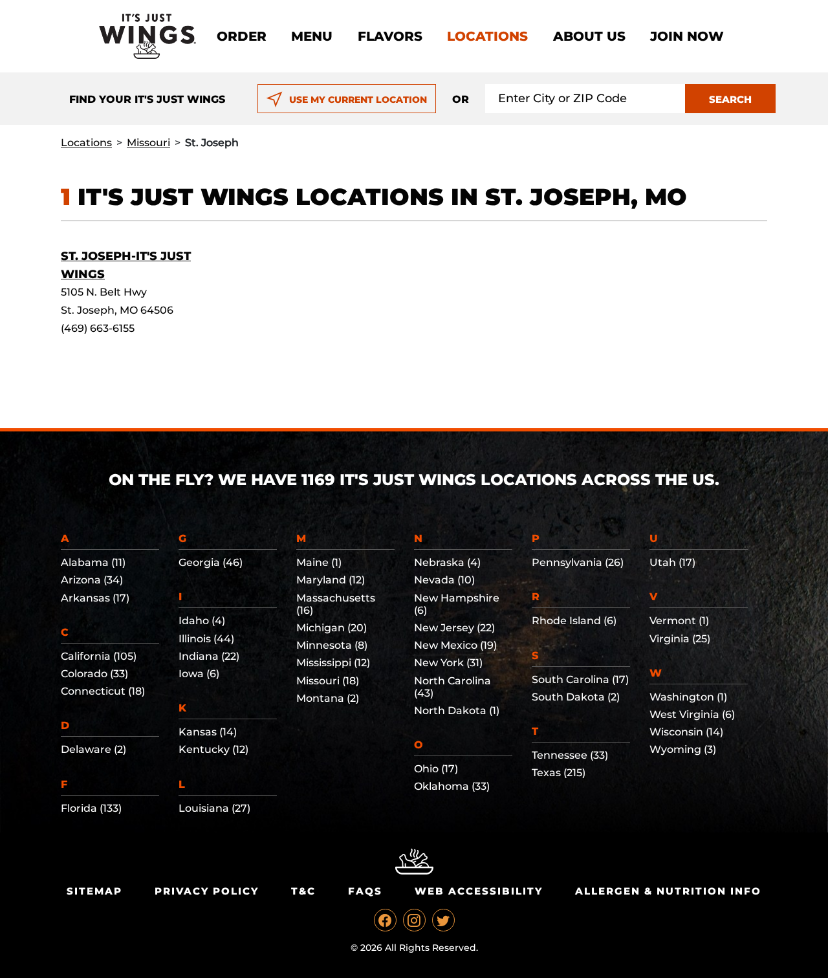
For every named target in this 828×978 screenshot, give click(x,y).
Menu (311, 36)
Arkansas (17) (95, 598)
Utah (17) (672, 562)
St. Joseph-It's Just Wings (126, 265)
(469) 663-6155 (98, 328)
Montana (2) (327, 698)
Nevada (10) (444, 580)
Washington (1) (688, 697)
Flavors (390, 36)
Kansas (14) (208, 732)
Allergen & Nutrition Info (668, 891)
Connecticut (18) (103, 691)
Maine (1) (319, 562)
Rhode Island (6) (574, 620)
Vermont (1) (679, 620)
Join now (687, 36)
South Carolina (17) (580, 679)
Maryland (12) (330, 580)
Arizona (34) (92, 580)
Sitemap (94, 891)
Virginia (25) (679, 639)
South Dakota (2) (576, 697)
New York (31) (448, 663)
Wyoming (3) (682, 749)
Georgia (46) (211, 562)
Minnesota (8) (331, 645)
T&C (303, 891)
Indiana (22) (209, 656)
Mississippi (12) (333, 663)
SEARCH (730, 99)
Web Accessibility (479, 891)
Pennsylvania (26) (578, 562)
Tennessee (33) (570, 755)
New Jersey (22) (454, 628)
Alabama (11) (93, 562)
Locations (487, 36)
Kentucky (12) (213, 749)
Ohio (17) (436, 769)
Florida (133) (91, 808)
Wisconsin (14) (686, 732)
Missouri (148, 142)
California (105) (98, 656)
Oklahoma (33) (452, 786)
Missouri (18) (327, 681)
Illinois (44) (206, 639)
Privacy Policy (207, 891)
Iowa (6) (199, 674)
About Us (589, 36)
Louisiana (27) (214, 808)
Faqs (365, 891)
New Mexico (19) (455, 645)
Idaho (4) (202, 620)
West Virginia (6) (692, 714)
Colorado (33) (94, 674)
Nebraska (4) (447, 562)
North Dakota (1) (456, 710)
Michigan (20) (331, 628)
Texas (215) (558, 772)
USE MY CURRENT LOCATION (358, 99)
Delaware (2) (93, 749)
